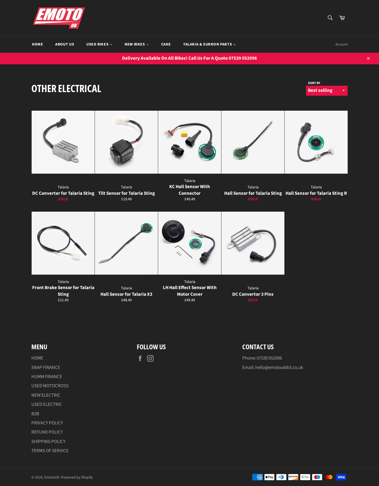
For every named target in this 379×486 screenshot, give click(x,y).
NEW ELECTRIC (45, 395)
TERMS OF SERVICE (50, 450)
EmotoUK (51, 477)
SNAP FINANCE (45, 367)
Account (341, 44)
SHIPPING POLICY (48, 441)
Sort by (314, 83)
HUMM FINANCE (46, 376)
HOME (37, 358)
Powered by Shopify (77, 477)
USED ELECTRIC (46, 404)
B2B (35, 414)
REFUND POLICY (47, 432)
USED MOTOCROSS (50, 386)
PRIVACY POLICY (47, 423)
